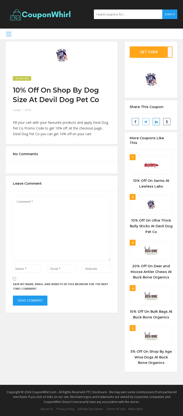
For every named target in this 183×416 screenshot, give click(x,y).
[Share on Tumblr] (166, 121)
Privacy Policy (65, 409)
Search (170, 14)
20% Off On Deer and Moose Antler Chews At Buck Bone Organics (151, 272)
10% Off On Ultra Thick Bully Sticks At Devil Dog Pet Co (151, 226)
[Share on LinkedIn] (156, 121)
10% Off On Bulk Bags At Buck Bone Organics (151, 314)
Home (17, 110)
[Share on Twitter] (145, 121)
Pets (28, 110)
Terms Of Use (115, 409)
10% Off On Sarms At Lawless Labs (151, 183)
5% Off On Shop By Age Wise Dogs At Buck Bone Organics (151, 357)
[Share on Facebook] (135, 121)
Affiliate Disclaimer (90, 409)
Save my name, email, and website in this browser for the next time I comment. (60, 286)
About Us (47, 409)
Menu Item (135, 409)
